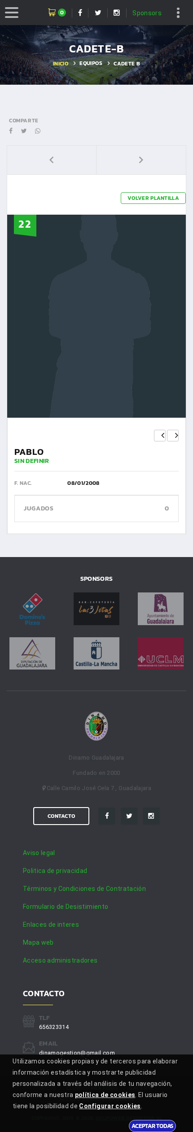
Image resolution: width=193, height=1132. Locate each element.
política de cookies (105, 1094)
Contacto (61, 816)
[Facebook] (106, 816)
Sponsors (147, 13)
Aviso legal (39, 852)
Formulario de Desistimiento (65, 906)
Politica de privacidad (55, 870)
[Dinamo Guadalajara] (96, 727)
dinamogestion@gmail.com (77, 1053)
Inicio (60, 64)
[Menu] (11, 12)
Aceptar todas (152, 1125)
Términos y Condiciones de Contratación (84, 888)
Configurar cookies (109, 1106)
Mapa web (38, 942)
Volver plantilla (153, 198)
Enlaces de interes (51, 924)
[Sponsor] (32, 608)
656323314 (54, 1027)
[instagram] (151, 816)
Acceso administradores (60, 960)
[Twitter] (129, 816)
